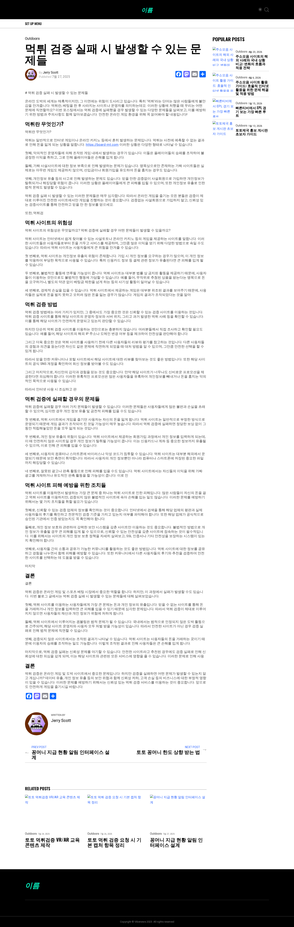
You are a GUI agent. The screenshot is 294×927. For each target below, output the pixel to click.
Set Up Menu (33, 23)
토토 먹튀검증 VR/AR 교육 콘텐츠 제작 (52, 842)
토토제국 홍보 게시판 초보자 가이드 (252, 132)
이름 (147, 9)
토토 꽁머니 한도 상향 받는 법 (168, 751)
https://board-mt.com (102, 145)
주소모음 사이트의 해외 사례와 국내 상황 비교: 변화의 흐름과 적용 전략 (252, 61)
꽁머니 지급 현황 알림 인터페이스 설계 (71, 754)
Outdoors (32, 39)
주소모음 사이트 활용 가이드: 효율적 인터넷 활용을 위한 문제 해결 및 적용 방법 (252, 87)
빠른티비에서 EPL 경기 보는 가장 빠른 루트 (251, 111)
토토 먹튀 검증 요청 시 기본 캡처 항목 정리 (114, 842)
